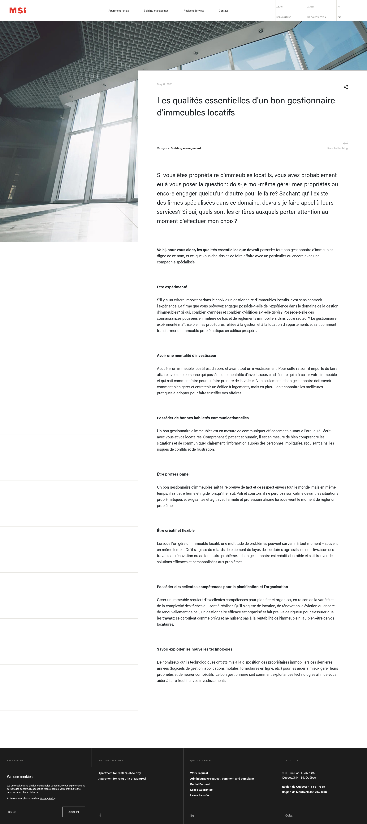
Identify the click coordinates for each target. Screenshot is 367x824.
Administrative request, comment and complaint (222, 778)
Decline (12, 811)
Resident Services (194, 10)
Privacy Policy (47, 798)
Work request (199, 773)
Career (310, 7)
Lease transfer (199, 795)
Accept (73, 811)
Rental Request (200, 784)
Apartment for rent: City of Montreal (122, 778)
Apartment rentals (119, 10)
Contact (223, 10)
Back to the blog (337, 148)
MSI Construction (316, 17)
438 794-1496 (318, 792)
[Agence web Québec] (287, 815)
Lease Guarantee (201, 789)
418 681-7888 (316, 786)
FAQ (340, 17)
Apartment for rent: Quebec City (119, 773)
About (279, 7)
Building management (156, 10)
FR (339, 7)
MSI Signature (283, 17)
